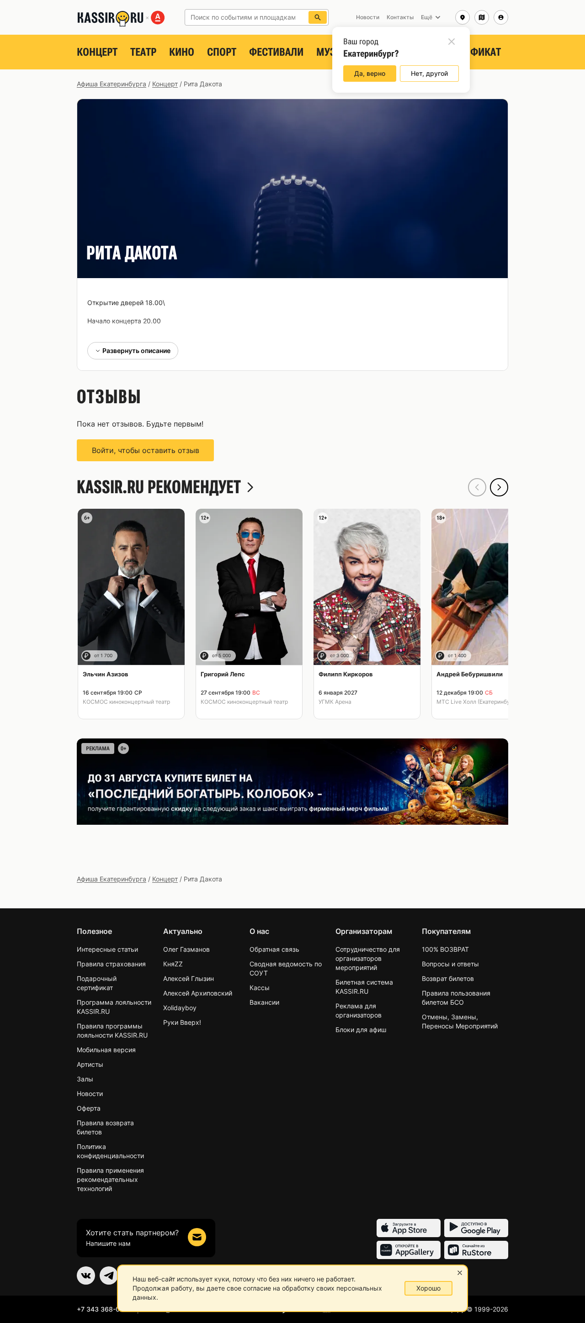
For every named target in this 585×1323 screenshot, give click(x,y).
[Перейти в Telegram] (109, 1275)
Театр (143, 52)
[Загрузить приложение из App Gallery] (409, 1250)
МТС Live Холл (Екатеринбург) (477, 701)
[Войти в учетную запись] (501, 17)
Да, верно (369, 73)
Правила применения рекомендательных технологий (110, 1179)
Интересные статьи (107, 949)
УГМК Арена (335, 701)
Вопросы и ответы (450, 964)
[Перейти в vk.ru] (86, 1275)
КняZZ (173, 964)
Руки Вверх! (182, 1022)
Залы (85, 1079)
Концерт (97, 52)
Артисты (90, 1064)
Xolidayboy (180, 1008)
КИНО (181, 52)
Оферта (89, 1108)
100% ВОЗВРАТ (445, 949)
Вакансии (264, 1002)
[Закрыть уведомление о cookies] (459, 1272)
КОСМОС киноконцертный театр (126, 701)
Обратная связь (274, 949)
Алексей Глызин (188, 978)
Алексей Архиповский (197, 993)
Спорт (221, 52)
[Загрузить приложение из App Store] (409, 1228)
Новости (90, 1093)
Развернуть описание (136, 350)
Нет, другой (429, 73)
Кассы (260, 987)
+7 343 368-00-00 (106, 1309)
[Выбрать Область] (481, 17)
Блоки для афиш (360, 1029)
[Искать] (317, 17)
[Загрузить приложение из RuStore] (476, 1250)
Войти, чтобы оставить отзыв (145, 450)
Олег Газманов (186, 949)
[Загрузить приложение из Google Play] (476, 1228)
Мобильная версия (106, 1050)
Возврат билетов (448, 978)
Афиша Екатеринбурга (111, 84)
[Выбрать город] (462, 17)
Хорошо (428, 1288)
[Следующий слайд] (499, 487)
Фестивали (276, 52)
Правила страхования (111, 964)
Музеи (331, 52)
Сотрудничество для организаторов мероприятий (367, 958)
